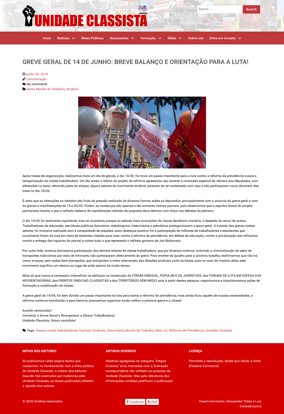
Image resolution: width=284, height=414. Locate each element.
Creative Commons (204, 366)
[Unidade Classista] (84, 15)
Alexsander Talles (239, 401)
